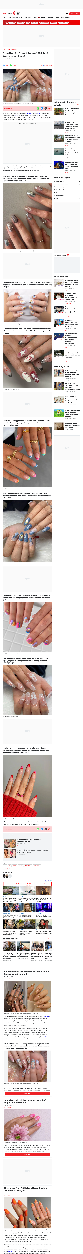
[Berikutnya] (53, 949)
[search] (67, 14)
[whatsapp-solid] (38, 108)
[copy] (49, 108)
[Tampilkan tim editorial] (51, 876)
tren (16, 115)
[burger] (79, 17)
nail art (28, 113)
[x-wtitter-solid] (45, 108)
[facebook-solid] (42, 108)
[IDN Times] (11, 13)
